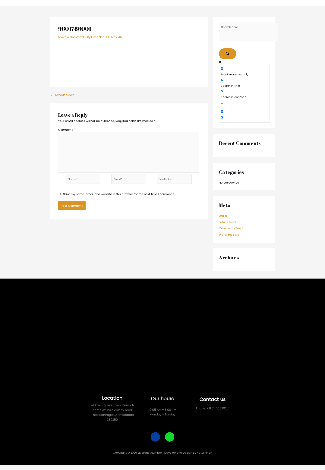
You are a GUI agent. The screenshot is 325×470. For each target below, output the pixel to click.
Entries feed (227, 222)
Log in (223, 216)
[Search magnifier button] (227, 53)
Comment (66, 130)
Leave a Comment (71, 37)
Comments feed (231, 228)
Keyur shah (204, 453)
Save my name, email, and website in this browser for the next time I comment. (118, 194)
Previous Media (62, 94)
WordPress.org (229, 235)
